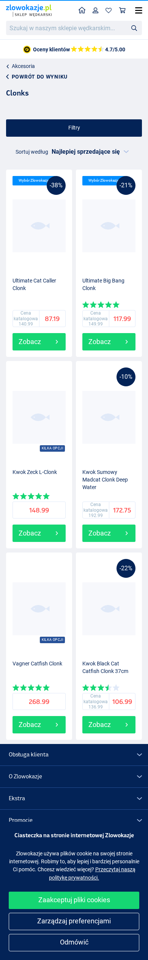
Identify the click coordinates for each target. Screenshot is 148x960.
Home (82, 10)
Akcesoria (23, 66)
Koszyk (122, 10)
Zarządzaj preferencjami (74, 921)
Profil (95, 10)
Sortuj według (32, 152)
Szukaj (134, 27)
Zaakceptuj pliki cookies (74, 900)
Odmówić (74, 942)
